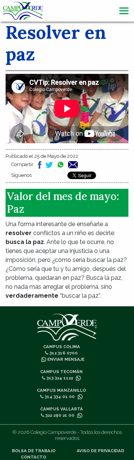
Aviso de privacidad (100, 450)
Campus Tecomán (61, 371)
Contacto (33, 457)
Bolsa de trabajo (33, 450)
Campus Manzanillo (61, 390)
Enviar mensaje (65, 359)
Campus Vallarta (61, 409)
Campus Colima (61, 346)
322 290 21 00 (59, 415)
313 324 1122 (59, 378)
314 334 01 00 (59, 396)
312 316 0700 (63, 353)
